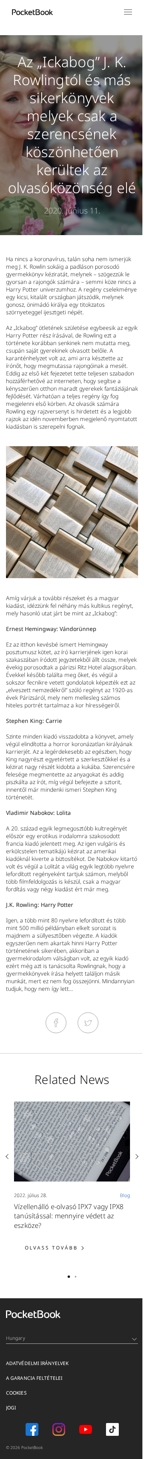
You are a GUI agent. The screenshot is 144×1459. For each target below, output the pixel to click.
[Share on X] (88, 1022)
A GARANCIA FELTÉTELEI (34, 1378)
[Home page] (32, 12)
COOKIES (16, 1392)
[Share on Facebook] (56, 1022)
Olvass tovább (59, 1247)
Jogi (11, 1407)
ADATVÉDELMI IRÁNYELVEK (37, 1363)
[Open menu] (128, 12)
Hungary (15, 1338)
